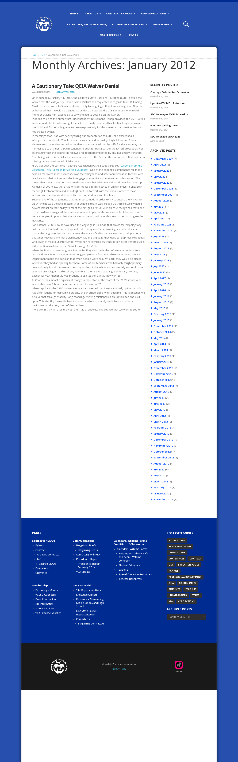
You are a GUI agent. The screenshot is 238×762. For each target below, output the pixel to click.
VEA (171, 601)
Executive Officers (86, 594)
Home (34, 55)
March (160, 242)
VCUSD (195, 595)
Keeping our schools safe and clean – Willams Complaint (133, 557)
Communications (83, 540)
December (163, 158)
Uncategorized (178, 595)
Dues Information (45, 599)
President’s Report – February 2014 (90, 565)
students (174, 589)
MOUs (41, 559)
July (158, 206)
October (162, 332)
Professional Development (185, 576)
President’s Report (87, 559)
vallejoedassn (41, 92)
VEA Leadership (82, 585)
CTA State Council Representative (86, 612)
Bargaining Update (180, 546)
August (161, 200)
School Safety (187, 583)
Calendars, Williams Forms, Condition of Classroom (130, 542)
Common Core (177, 552)
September (163, 194)
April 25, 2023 (157, 140)
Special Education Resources (135, 574)
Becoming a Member (47, 590)
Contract (40, 550)
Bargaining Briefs (86, 545)
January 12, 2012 (65, 92)
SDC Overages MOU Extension (169, 114)
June (159, 272)
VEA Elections (186, 601)
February (162, 224)
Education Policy (188, 564)
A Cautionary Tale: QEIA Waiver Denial (75, 86)
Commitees (83, 619)
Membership (40, 585)
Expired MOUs (47, 563)
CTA (171, 564)
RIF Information (44, 604)
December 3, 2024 (159, 129)
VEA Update (83, 571)
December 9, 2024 (159, 96)
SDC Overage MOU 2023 (165, 136)
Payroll (173, 570)
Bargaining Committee (91, 623)
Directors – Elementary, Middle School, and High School (90, 602)
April (159, 164)
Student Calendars (129, 565)
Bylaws (39, 545)
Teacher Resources (130, 578)
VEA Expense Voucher (48, 613)
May (159, 176)
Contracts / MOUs (43, 540)
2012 (42, 55)
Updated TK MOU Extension (167, 103)
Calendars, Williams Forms (132, 549)
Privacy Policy (119, 668)
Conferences (176, 558)
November (163, 230)
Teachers (122, 569)
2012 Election (177, 540)
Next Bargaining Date (164, 125)
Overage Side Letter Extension (169, 92)
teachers (190, 589)
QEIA (171, 583)
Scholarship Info (44, 608)
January (161, 170)
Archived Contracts (48, 554)
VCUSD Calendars (45, 594)
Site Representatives (88, 590)
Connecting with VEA (88, 554)
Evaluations (42, 568)
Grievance (41, 572)
